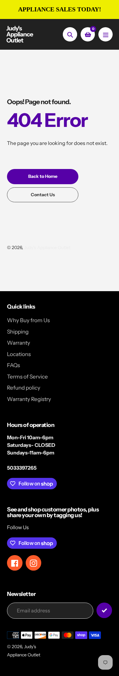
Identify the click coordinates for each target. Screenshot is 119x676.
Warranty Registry (29, 399)
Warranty (18, 343)
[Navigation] (105, 34)
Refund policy (23, 388)
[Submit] (104, 610)
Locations (19, 354)
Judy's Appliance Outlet (19, 34)
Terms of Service (27, 376)
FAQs (13, 365)
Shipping (18, 332)
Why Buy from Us (28, 320)
